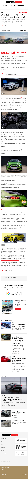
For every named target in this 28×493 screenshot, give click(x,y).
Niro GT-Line (3, 150)
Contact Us (3, 474)
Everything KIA (9, 270)
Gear (19, 8)
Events (3, 447)
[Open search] (26, 2)
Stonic (11, 60)
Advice (3, 444)
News (2, 8)
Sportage (25, 60)
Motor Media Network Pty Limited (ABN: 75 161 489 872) (14, 476)
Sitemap (2, 472)
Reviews (7, 8)
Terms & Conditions (5, 467)
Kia (18, 225)
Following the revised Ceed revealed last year (10, 102)
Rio (21, 96)
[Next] (26, 8)
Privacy (2, 469)
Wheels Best (13, 8)
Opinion (3, 450)
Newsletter (4, 456)
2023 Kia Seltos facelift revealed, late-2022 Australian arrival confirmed (15, 73)
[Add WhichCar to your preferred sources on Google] (14, 293)
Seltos (24, 66)
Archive (3, 459)
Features (3, 453)
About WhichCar (5, 461)
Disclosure (3, 471)
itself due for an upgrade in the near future (10, 259)
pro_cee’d (12, 263)
